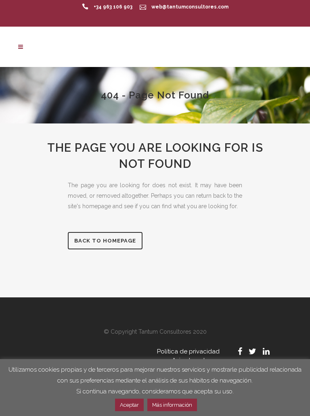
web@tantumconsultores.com (189, 7)
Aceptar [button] (129, 405)
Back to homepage (105, 241)
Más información (172, 405)
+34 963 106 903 (113, 7)
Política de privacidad (188, 351)
